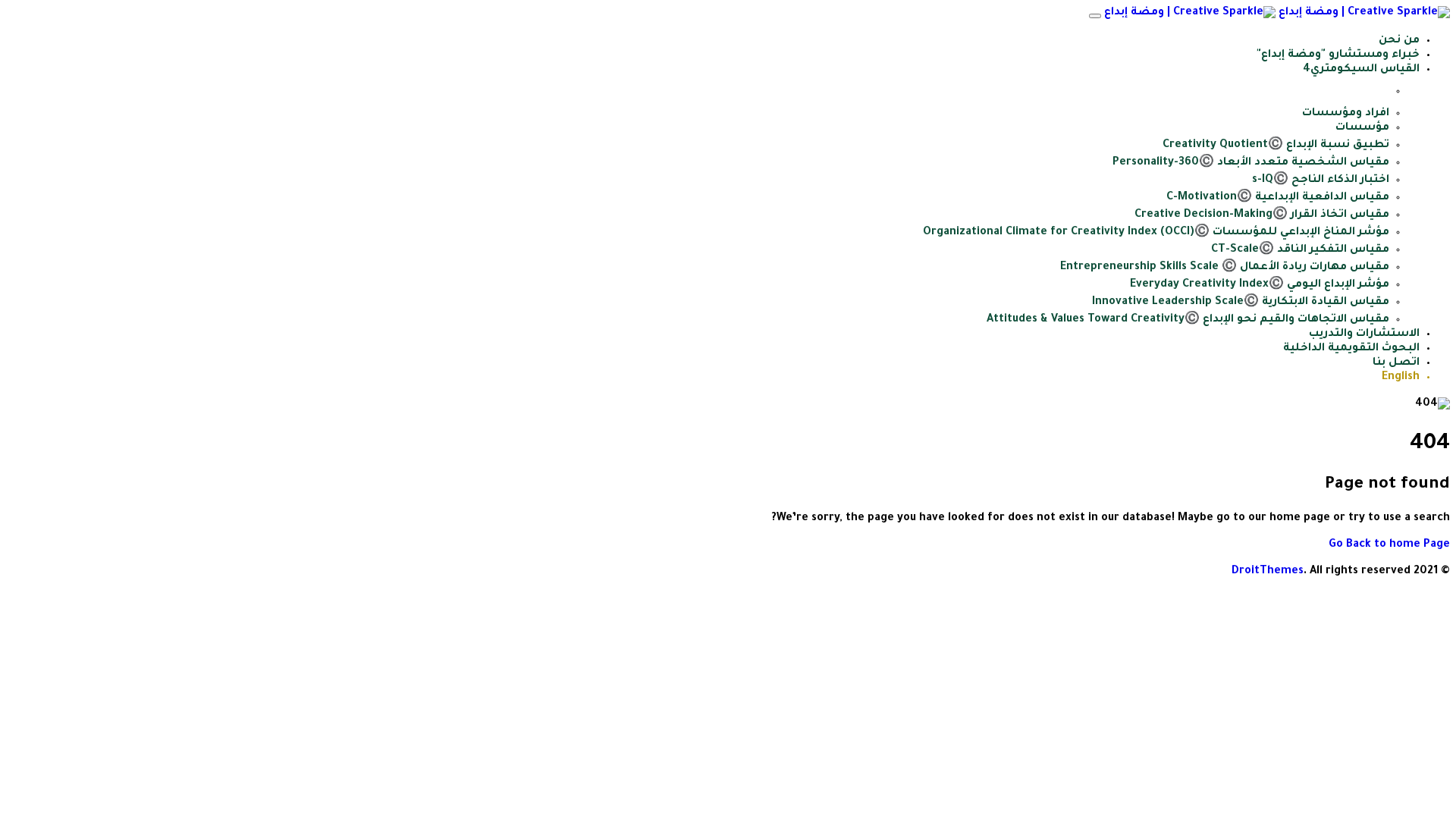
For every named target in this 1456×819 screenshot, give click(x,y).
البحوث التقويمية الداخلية (1351, 349)
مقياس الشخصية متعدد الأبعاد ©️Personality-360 (1250, 163)
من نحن (1399, 41)
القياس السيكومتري (1365, 70)
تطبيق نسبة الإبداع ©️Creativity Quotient (1276, 146)
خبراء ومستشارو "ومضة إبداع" (1338, 55)
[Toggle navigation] (1095, 16)
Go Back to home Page (1389, 545)
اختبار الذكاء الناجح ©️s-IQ (1320, 180)
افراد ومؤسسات (1345, 114)
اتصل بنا (1396, 363)
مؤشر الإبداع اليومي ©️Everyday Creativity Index (1259, 285)
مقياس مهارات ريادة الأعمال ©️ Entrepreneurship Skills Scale (1224, 268)
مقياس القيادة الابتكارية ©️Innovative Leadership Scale (1240, 303)
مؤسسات (1362, 128)
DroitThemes (1268, 572)
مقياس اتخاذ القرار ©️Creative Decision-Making (1261, 215)
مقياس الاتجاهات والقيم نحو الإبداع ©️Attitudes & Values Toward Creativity (1188, 320)
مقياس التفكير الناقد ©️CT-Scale (1300, 250)
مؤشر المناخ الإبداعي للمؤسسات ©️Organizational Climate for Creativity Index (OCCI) (1156, 233)
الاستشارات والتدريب (1364, 334)
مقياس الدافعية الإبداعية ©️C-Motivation (1277, 198)
